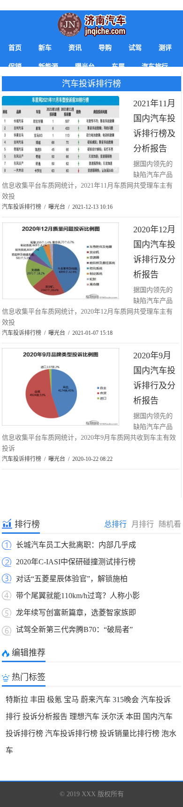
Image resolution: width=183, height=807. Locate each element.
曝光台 (56, 207)
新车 (45, 47)
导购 (105, 47)
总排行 (115, 524)
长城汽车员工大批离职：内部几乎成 (76, 545)
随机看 (170, 524)
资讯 (75, 47)
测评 (165, 47)
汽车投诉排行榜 (91, 83)
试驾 (135, 47)
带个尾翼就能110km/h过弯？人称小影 (78, 596)
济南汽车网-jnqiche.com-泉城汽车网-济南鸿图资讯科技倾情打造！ (91, 24)
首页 (15, 47)
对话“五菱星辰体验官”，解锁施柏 (72, 579)
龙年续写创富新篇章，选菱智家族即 (76, 613)
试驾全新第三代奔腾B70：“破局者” (74, 629)
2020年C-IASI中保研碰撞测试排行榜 (76, 562)
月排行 (142, 524)
